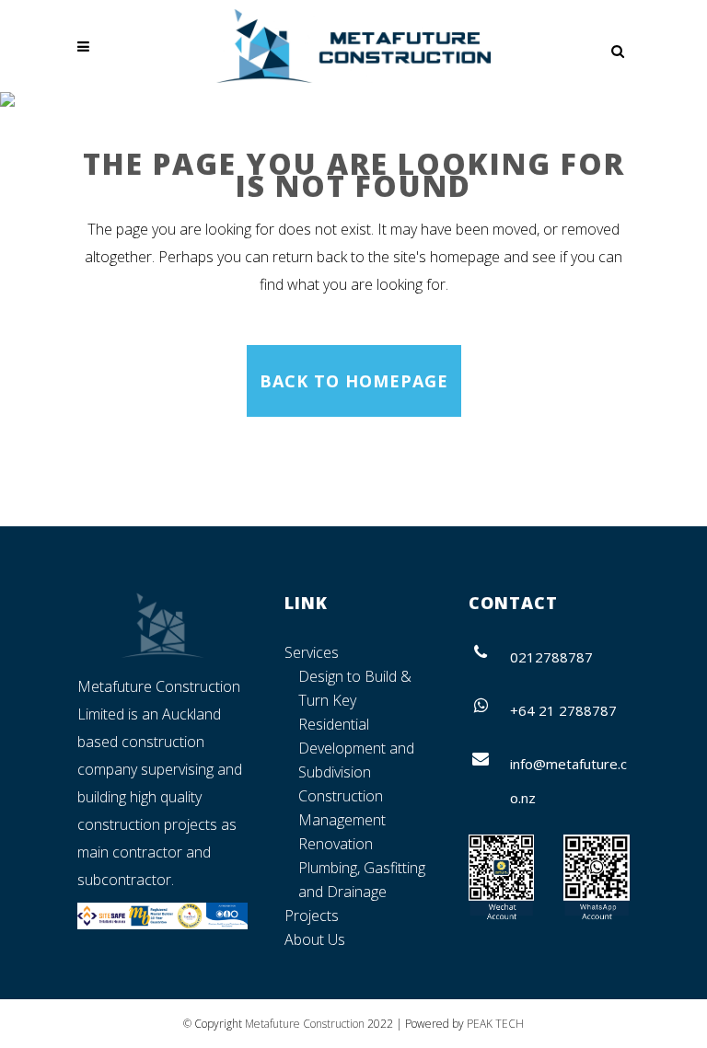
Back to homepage (354, 381)
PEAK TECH (495, 1023)
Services (311, 652)
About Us (314, 939)
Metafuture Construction (305, 1023)
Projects (311, 915)
